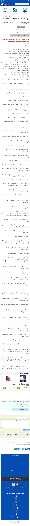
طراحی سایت (15, 524)
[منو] (1, 1)
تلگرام (14, 505)
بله (13, 502)
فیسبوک (14, 511)
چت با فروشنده (23, 409)
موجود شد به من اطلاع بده (19, 35)
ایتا (13, 499)
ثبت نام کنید (16, 1)
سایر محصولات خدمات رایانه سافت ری (20, 407)
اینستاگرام (14, 517)
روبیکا (14, 496)
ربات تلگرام (14, 508)
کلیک (14, 479)
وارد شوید (26, 1)
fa (4, 0)
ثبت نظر (26, 429)
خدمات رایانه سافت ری (20, 30)
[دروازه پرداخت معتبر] (17, 484)
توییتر (14, 514)
